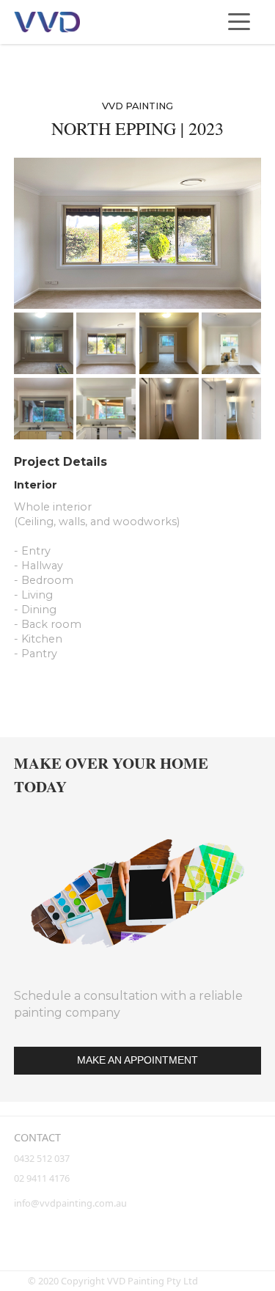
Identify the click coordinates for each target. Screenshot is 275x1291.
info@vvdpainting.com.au (70, 1203)
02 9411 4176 (42, 1178)
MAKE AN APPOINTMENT (137, 1060)
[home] (47, 22)
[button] (239, 22)
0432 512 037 (43, 1158)
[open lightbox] (137, 234)
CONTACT (37, 1137)
